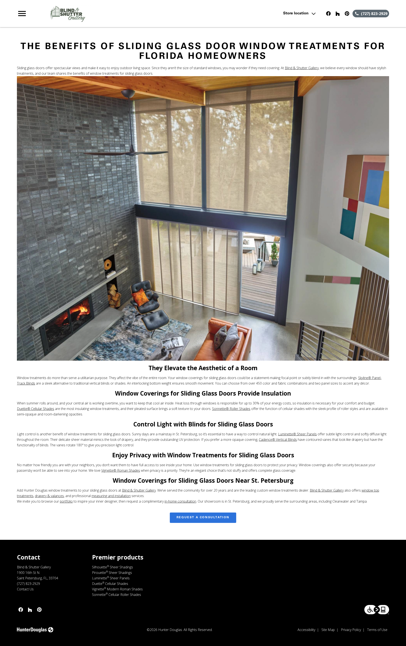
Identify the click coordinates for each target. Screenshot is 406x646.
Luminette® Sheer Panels (297, 434)
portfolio (66, 501)
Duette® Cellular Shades (35, 408)
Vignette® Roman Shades (120, 470)
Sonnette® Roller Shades (231, 408)
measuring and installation (111, 495)
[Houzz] (338, 13)
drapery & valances (49, 495)
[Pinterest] (347, 13)
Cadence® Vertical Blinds (278, 439)
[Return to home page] (104, 13)
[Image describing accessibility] (376, 610)
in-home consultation (180, 501)
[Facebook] (328, 13)
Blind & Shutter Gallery (302, 68)
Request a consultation (203, 517)
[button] (22, 13)
